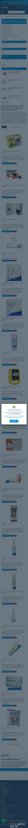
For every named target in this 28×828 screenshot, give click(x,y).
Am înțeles (14, 421)
